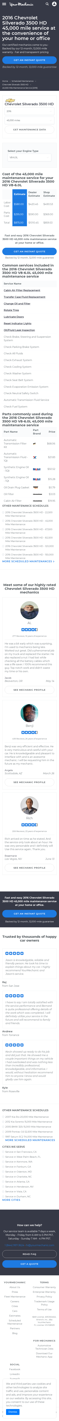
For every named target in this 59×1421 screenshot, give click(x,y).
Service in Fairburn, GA (18, 1166)
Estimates (14, 1315)
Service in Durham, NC (18, 1196)
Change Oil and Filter (17, 303)
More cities (11, 1200)
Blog (14, 1333)
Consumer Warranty (44, 1287)
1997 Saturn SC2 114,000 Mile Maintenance (29, 1136)
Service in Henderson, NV (19, 1186)
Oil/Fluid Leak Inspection (19, 330)
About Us (15, 1287)
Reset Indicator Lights (17, 323)
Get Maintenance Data (29, 129)
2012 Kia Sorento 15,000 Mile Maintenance (28, 1121)
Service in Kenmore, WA (18, 1161)
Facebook (14, 1369)
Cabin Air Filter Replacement (22, 290)
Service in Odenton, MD (18, 1171)
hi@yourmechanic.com (40, 1245)
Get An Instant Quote (29, 251)
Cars (14, 1311)
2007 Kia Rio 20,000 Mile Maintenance (27, 1116)
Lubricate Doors (14, 316)
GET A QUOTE (29, 1263)
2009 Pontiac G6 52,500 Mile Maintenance (29, 1131)
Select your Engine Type (23, 151)
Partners (15, 1328)
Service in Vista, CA (15, 1191)
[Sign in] (54, 4)
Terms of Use (44, 1309)
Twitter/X (15, 1378)
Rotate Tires (11, 310)
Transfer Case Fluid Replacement (24, 297)
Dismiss (12, 1412)
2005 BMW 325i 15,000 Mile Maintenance (28, 1126)
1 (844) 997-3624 (15, 1245)
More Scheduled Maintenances (27, 561)
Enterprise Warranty (44, 1291)
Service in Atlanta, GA (17, 1181)
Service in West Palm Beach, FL (23, 1156)
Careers (14, 1301)
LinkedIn (15, 1374)
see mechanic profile (29, 689)
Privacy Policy (44, 1296)
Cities (15, 1306)
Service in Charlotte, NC (18, 1176)
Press (15, 1291)
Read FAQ (29, 1254)
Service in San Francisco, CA (21, 1151)
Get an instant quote (29, 60)
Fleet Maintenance (14, 1296)
